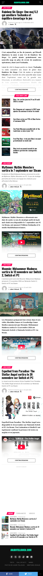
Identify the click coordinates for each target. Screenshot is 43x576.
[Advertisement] (21, 489)
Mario (31, 562)
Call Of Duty (21, 562)
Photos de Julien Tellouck (15, 565)
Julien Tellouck (14, 187)
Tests (12, 562)
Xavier (12, 24)
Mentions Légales (33, 565)
